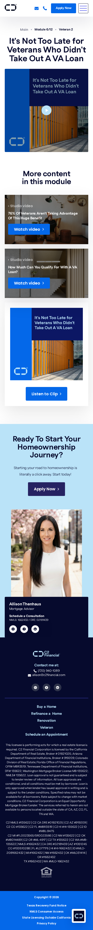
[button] (83, 8)
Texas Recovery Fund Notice (46, 905)
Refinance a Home (46, 713)
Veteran (46, 727)
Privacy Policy (46, 923)
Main (24, 29)
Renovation (46, 720)
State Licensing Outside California (46, 917)
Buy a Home (46, 706)
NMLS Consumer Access (46, 911)
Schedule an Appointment (46, 734)
